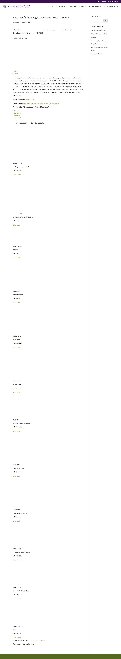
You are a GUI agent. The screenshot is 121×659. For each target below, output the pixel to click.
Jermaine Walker (18, 22)
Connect (110, 6)
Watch (16, 71)
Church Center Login (112, 1)
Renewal (93, 37)
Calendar (103, 1)
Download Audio (54, 104)
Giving (97, 1)
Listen (16, 73)
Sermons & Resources (95, 6)
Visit (53, 6)
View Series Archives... (97, 54)
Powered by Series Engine (23, 644)
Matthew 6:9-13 (30, 99)
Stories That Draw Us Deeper (99, 34)
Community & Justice (76, 6)
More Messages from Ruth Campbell (38, 104)
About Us (62, 6)
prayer (24, 104)
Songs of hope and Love (98, 30)
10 (40, 640)
